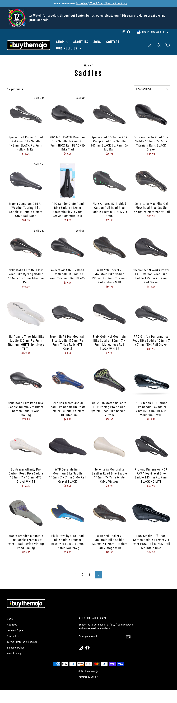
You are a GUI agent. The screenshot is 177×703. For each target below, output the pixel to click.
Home (87, 65)
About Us (80, 42)
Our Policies (67, 48)
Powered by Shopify (88, 676)
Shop (61, 42)
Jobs (97, 42)
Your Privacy (14, 653)
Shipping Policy (15, 647)
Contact (113, 42)
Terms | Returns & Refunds (22, 641)
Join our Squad (15, 630)
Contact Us (13, 636)
